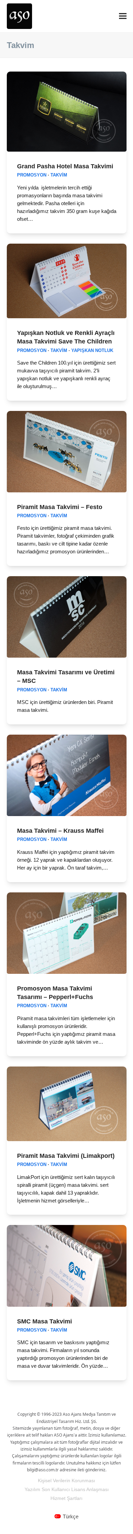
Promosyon (31, 175)
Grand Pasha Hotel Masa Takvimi (65, 166)
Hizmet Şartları (66, 1498)
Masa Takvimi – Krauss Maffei (60, 830)
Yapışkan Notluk (92, 350)
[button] (123, 16)
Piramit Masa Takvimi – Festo (59, 506)
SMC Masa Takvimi (44, 1321)
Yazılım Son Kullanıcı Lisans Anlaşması (67, 1489)
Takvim (58, 175)
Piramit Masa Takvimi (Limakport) (66, 1155)
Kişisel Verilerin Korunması (66, 1480)
